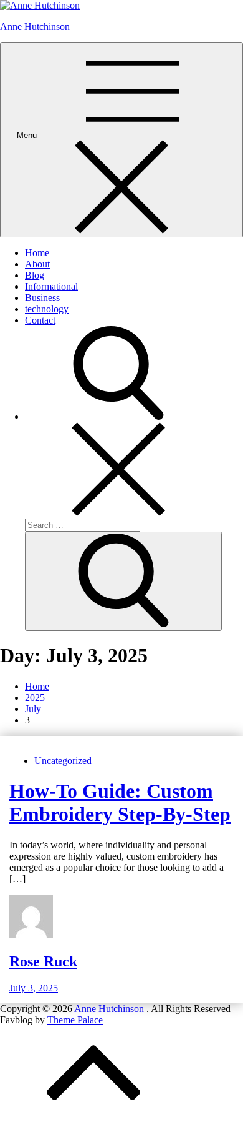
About (37, 264)
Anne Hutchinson (35, 26)
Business (42, 297)
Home (37, 252)
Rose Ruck (43, 961)
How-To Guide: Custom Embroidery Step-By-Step (120, 802)
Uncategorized (63, 760)
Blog (34, 275)
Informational (51, 286)
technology (47, 309)
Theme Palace (75, 1020)
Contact (40, 320)
